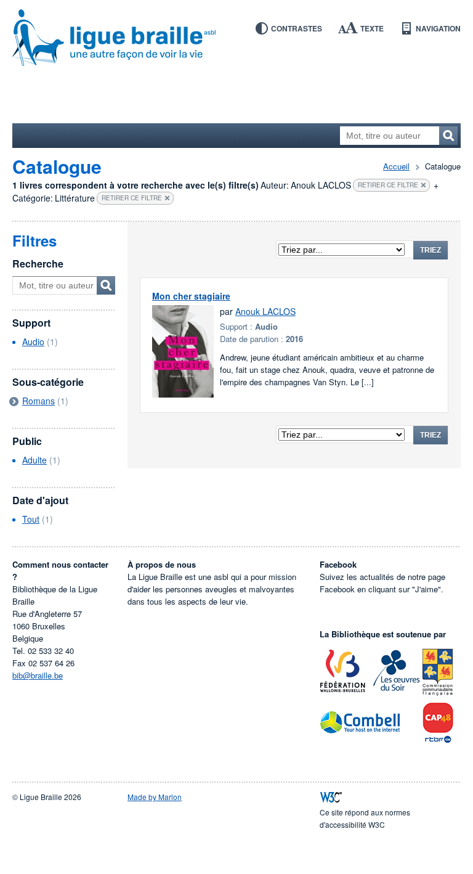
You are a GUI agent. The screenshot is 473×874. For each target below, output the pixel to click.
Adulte (34, 460)
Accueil (396, 166)
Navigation (438, 28)
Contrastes (296, 28)
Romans (38, 400)
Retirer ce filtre (388, 185)
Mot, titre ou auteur (106, 285)
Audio (33, 341)
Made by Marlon (154, 796)
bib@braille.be (37, 675)
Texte (372, 28)
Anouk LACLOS (265, 311)
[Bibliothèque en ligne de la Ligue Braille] (236, 38)
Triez (430, 250)
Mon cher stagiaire (191, 296)
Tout (30, 519)
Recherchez (448, 135)
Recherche (37, 263)
